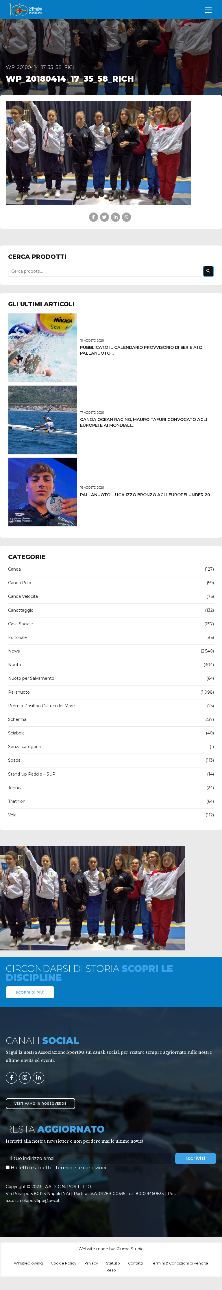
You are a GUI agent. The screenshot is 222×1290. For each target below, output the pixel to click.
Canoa (14, 569)
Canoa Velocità (23, 596)
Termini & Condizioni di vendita (179, 1263)
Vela (12, 815)
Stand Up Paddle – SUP (32, 774)
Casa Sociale (20, 623)
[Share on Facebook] (93, 216)
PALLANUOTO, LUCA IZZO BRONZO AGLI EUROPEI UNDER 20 (145, 494)
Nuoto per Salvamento (31, 678)
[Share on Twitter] (104, 216)
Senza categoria (24, 746)
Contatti (135, 1263)
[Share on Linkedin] (115, 216)
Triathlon (16, 801)
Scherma (17, 719)
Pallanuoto (19, 692)
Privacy (91, 1263)
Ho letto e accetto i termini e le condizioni (58, 1167)
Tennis (14, 787)
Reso (111, 1270)
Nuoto (14, 664)
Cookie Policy (63, 1263)
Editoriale (17, 637)
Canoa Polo (19, 582)
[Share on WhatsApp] (126, 216)
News (14, 651)
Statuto (113, 1263)
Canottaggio (21, 610)
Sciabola (16, 733)
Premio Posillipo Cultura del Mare (41, 705)
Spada (14, 760)
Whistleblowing (28, 1263)
